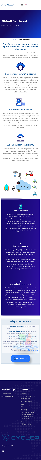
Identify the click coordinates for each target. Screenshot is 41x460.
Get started (22, 358)
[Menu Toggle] (22, 5)
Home (3, 25)
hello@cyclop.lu (33, 350)
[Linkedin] (3, 451)
